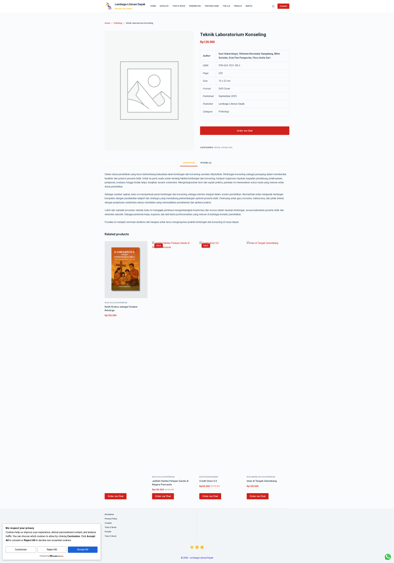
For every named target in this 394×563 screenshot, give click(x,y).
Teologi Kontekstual (118, 303)
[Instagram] (202, 547)
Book (217, 147)
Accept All (82, 549)
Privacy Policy (111, 519)
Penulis (238, 6)
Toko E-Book (178, 6)
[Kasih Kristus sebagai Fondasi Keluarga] (126, 269)
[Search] (273, 6)
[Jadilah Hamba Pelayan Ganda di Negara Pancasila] (173, 356)
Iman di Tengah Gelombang (262, 481)
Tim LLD (226, 6)
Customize (21, 549)
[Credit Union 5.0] (220, 356)
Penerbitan (195, 6)
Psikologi (227, 147)
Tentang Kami (212, 6)
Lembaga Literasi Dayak (130, 4)
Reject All (52, 549)
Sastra (254, 477)
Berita (249, 6)
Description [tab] (189, 163)
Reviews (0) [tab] (205, 163)
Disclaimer (109, 514)
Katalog (164, 6)
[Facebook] (192, 547)
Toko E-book (110, 527)
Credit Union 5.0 (208, 481)
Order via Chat (245, 130)
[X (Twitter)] (197, 547)
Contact (283, 6)
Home (153, 6)
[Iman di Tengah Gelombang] (268, 356)
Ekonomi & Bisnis (211, 477)
